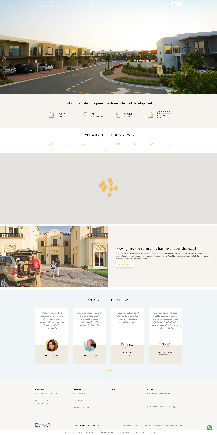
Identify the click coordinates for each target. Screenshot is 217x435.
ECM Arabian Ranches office (159, 397)
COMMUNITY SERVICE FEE (83, 407)
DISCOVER (89, 4)
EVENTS (113, 393)
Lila (151, 144)
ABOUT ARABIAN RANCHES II (46, 393)
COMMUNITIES (41, 397)
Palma (84, 144)
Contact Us (132, 4)
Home (75, 4)
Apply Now (125, 264)
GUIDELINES (77, 400)
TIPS (74, 404)
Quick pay (149, 4)
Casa (51, 144)
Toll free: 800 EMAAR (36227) (159, 393)
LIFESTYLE (104, 4)
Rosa (118, 144)
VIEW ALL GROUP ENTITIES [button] (84, 425)
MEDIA (118, 4)
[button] (105, 150)
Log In (176, 4)
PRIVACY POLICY (68, 433)
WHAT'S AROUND (41, 400)
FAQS (75, 410)
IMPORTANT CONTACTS (44, 404)
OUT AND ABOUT (79, 393)
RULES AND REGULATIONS (82, 397)
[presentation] (2, 256)
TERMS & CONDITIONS (87, 433)
